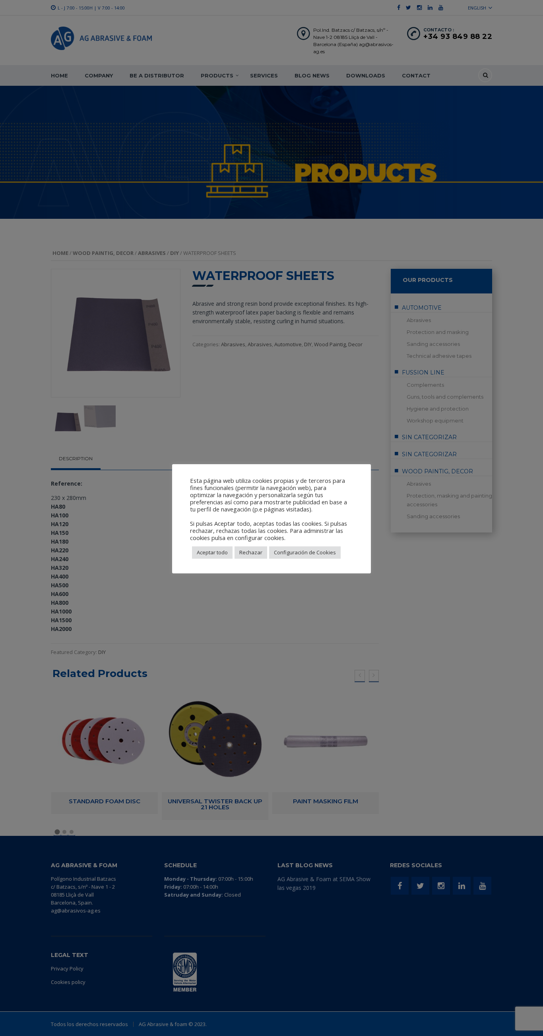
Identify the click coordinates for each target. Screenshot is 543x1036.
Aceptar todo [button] (212, 552)
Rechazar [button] (250, 552)
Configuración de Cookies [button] (305, 552)
